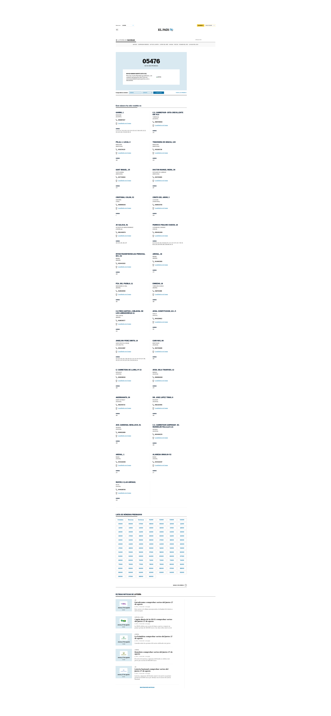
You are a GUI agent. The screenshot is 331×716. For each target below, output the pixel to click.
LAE (135, 600)
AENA (208, 39)
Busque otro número (178, 585)
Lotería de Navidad (126, 40)
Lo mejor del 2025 (193, 44)
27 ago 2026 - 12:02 (144, 673)
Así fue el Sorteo (154, 44)
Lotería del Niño (164, 44)
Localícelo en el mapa (124, 123)
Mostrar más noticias (147, 687)
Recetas (176, 44)
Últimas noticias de (128, 594)
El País (136, 606)
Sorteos (135, 44)
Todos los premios (181, 92)
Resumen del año (183, 44)
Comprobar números (143, 44)
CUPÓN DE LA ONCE (139, 617)
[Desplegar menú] (117, 29)
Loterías (137, 634)
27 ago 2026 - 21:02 (144, 606)
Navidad (171, 44)
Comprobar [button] (159, 92)
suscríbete (200, 25)
